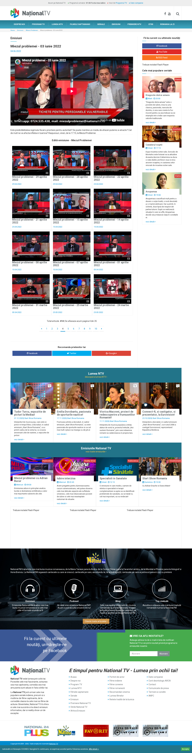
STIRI (150, 24)
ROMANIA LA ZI (167, 24)
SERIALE (101, 24)
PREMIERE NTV (134, 24)
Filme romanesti (117, 688)
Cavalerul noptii (154, 144)
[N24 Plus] (36, 731)
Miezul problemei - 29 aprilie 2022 (29, 178)
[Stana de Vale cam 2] (155, 731)
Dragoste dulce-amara (158, 95)
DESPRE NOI (19, 24)
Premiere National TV (80, 703)
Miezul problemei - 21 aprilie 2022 (29, 221)
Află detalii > (94, 749)
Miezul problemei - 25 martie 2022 (70, 307)
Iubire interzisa (66, 478)
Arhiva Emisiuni (77, 710)
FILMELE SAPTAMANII (80, 24)
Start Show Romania (32, 418)
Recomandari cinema (120, 692)
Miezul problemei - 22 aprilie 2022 (111, 178)
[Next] (101, 329)
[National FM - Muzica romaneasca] (66, 731)
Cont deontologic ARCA (159, 680)
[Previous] (41, 329)
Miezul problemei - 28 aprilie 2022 (70, 178)
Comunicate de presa (158, 688)
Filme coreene (116, 684)
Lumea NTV (76, 688)
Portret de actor (117, 677)
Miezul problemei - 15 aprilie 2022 (70, 221)
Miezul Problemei (32, 30)
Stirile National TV (78, 707)
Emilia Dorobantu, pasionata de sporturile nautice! (74, 413)
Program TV (76, 684)
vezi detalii (150, 122)
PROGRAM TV (38, 24)
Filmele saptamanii (79, 692)
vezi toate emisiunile (96, 451)
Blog (118, 601)
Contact (152, 684)
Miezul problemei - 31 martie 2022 (29, 307)
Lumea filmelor (117, 695)
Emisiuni (20, 30)
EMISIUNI (116, 24)
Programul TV (121, 3)
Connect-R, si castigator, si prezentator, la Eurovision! (159, 413)
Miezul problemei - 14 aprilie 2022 (111, 221)
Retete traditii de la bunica (122, 699)
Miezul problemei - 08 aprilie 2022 (29, 264)
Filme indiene (116, 680)
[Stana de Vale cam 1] (125, 731)
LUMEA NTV (57, 24)
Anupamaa (151, 191)
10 (96, 329)
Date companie (136, 3)
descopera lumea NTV (95, 377)
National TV (53, 744)
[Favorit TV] (96, 731)
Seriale (73, 695)
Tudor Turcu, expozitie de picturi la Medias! (30, 413)
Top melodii (161, 601)
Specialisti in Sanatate (113, 478)
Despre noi (75, 680)
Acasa (12, 30)
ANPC (151, 695)
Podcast (74, 601)
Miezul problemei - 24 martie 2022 (111, 307)
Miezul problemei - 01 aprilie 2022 (111, 264)
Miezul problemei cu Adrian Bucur (31, 479)
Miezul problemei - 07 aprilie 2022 (70, 264)
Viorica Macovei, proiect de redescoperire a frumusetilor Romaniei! (117, 414)
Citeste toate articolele (96, 621)
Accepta (185, 749)
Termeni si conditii (157, 692)
